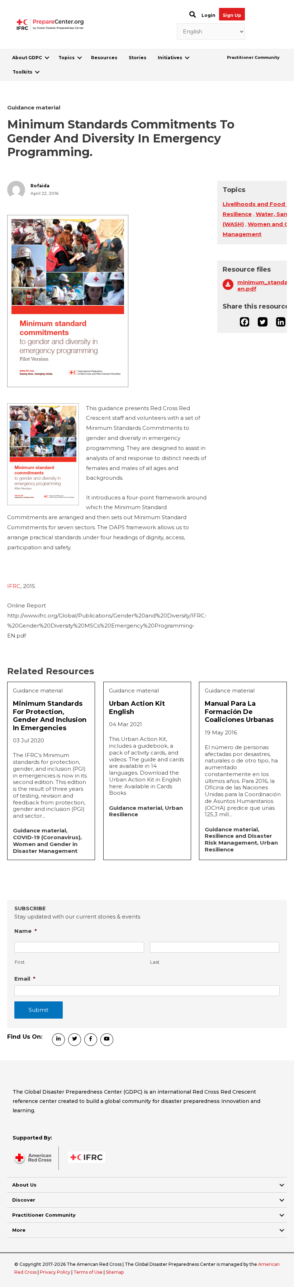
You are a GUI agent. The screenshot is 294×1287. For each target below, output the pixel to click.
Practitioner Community (253, 57)
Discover (23, 1200)
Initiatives (170, 57)
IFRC (13, 586)
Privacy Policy (55, 1272)
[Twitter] (262, 322)
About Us (24, 1185)
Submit (38, 1009)
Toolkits (22, 72)
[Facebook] (244, 322)
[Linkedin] (280, 322)
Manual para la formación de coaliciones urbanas (239, 712)
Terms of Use (88, 1272)
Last (155, 962)
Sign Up (232, 15)
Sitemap (115, 1272)
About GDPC (27, 57)
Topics (66, 57)
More (18, 1230)
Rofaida (39, 185)
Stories (137, 57)
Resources (104, 57)
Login (208, 15)
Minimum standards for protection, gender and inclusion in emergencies (49, 716)
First (20, 962)
